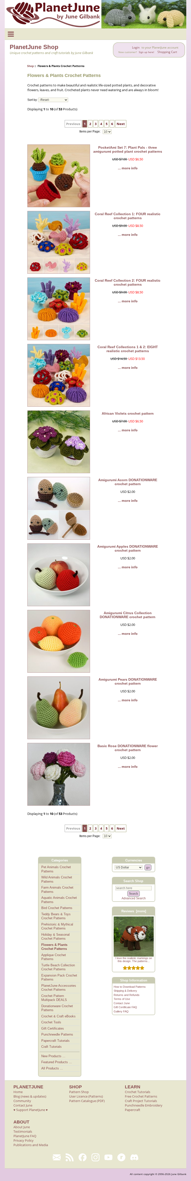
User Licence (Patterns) (86, 1096)
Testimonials (22, 1131)
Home (18, 1092)
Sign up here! (146, 52)
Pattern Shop (79, 1092)
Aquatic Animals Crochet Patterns (59, 900)
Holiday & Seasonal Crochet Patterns (55, 937)
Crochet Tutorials (137, 1092)
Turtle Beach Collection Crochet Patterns (58, 967)
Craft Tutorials (51, 1047)
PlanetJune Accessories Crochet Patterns (58, 988)
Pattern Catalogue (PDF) (87, 1101)
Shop (30, 66)
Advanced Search (134, 898)
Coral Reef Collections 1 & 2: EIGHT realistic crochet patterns (127, 349)
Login (136, 47)
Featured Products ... (56, 1062)
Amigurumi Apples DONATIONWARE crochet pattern (127, 548)
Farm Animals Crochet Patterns (57, 890)
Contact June (122, 1003)
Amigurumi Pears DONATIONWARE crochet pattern (127, 681)
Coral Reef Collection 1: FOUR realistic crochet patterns (127, 216)
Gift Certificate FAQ (125, 1007)
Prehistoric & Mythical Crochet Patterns (57, 926)
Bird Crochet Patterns (56, 908)
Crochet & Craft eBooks (58, 1016)
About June (21, 1127)
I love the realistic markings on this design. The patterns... (133, 960)
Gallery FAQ (121, 1011)
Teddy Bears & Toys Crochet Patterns (56, 916)
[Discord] (134, 1157)
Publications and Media (30, 1145)
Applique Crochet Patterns (53, 957)
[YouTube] (108, 1157)
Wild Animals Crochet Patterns (56, 879)
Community (22, 1101)
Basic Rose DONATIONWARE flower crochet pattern (127, 748)
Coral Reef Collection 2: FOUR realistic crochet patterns (127, 282)
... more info (128, 168)
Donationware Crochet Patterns (57, 1008)
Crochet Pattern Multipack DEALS (54, 998)
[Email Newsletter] (57, 1157)
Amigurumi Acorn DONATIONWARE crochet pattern (127, 482)
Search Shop (133, 881)
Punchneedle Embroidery (143, 1105)
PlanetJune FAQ (24, 1136)
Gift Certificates (52, 1028)
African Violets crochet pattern (128, 413)
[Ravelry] (121, 1157)
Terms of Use (122, 998)
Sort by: (32, 100)
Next (121, 124)
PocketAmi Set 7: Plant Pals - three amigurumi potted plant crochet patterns (127, 149)
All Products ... (52, 1068)
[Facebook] (83, 1157)
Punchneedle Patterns (57, 1034)
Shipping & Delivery (125, 990)
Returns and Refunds (127, 994)
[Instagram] (95, 1157)
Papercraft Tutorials (55, 1041)
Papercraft (132, 1110)
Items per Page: (90, 131)
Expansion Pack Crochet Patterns (59, 978)
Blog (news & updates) (29, 1096)
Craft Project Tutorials (141, 1101)
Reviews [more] (133, 911)
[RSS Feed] (70, 1157)
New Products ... (53, 1056)
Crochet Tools (51, 1022)
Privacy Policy (23, 1140)
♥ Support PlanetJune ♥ (30, 1110)
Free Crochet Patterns (141, 1096)
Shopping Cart (167, 52)
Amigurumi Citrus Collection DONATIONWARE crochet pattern (127, 615)
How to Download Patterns (130, 986)
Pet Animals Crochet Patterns (56, 869)
